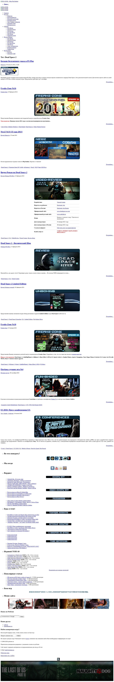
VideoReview (15, 238)
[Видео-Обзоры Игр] (58, 490)
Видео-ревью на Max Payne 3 (15, 496)
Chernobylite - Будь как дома (15, 479)
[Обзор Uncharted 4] (61, 459)
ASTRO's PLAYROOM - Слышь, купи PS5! (19, 485)
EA (10, 238)
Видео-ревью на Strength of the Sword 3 (18, 495)
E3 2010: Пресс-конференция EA (15, 410)
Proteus (9, 562)
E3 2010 (16, 448)
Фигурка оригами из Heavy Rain (16, 578)
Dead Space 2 (29, 126)
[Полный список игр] (86, 592)
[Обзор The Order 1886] (52, 459)
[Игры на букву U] (70, 592)
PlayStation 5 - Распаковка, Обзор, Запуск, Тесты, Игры (23, 502)
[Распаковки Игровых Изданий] (58, 499)
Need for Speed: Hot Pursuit (38, 448)
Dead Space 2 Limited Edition (13, 284)
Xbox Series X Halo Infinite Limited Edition (19, 500)
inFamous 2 (27, 167)
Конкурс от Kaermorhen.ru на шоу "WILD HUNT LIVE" (23, 546)
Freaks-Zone (10, 49)
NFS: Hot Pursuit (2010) (35, 405)
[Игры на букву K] (50, 592)
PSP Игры (10, 34)
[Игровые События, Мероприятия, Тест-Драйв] (58, 525)
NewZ (32, 167)
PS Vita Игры (11, 32)
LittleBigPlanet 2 (23, 364)
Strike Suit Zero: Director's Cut (15, 558)
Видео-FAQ (7, 50)
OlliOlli (9, 568)
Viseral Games (23, 238)
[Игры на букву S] (66, 592)
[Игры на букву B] (32, 592)
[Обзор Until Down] (57, 459)
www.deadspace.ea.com (63, 211)
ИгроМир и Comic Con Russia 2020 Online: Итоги (21, 528)
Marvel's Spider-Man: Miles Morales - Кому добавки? (21, 483)
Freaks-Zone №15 (12, 539)
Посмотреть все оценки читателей (58, 570)
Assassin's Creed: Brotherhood (9, 405)
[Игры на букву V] (72, 592)
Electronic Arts (61, 205)
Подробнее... (109, 82)
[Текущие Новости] (58, 513)
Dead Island (22, 126)
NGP (36, 167)
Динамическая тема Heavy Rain (16, 583)
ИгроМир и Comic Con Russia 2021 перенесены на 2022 (23, 514)
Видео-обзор (31, 238)
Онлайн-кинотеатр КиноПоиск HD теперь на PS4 (21, 516)
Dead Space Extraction (15, 319)
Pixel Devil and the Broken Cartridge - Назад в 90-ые (21, 488)
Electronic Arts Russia (63, 208)
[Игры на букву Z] (80, 592)
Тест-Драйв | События (13, 22)
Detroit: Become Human (13, 559)
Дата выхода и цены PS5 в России (17, 529)
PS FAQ (9, 52)
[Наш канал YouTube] (57, 469)
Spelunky (9, 561)
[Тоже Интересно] (58, 542)
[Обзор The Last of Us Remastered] (48, 459)
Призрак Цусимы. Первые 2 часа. (16, 543)
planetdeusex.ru (8, 626)
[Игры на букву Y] (78, 592)
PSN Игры (10, 31)
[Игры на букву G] (42, 592)
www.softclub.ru (61, 214)
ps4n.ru (6, 624)
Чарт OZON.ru (42, 167)
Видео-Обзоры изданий (7, 287)
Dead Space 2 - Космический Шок (16, 243)
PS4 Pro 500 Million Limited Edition (17, 503)
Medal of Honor (26, 448)
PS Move (42, 364)
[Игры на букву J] (48, 592)
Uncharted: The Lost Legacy (15, 556)
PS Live (6, 14)
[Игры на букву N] (56, 592)
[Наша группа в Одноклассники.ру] (61, 469)
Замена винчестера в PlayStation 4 (16, 548)
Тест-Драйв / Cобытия (7, 413)
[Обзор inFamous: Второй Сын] (69, 459)
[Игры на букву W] (74, 592)
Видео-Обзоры (8, 37)
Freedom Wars (11, 564)
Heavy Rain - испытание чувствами (17, 585)
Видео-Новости (11, 17)
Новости (9, 16)
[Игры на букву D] (36, 592)
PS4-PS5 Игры (11, 29)
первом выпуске (76, 354)
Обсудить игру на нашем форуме (66, 228)
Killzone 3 (12, 364)
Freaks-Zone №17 (12, 536)
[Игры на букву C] (34, 592)
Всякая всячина (11, 47)
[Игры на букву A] (30, 592)
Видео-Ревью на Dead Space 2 (14, 172)
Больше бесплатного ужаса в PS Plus (17, 61)
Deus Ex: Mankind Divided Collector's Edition (19, 505)
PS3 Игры (10, 28)
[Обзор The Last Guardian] (65, 459)
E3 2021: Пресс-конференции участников (19, 526)
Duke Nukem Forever (39, 126)
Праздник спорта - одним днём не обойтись (19, 581)
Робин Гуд (54, 399)
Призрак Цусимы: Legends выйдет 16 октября (20, 517)
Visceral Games (61, 202)
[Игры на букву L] (52, 592)
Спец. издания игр (12, 46)
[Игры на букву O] (58, 592)
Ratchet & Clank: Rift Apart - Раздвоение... (19, 482)
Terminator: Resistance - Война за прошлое (19, 480)
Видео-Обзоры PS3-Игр (7, 176)
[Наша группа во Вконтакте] (52, 469)
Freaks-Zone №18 (12, 535)
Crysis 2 (3, 448)
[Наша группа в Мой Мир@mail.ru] (65, 469)
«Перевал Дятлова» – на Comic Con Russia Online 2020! (23, 522)
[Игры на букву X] (76, 592)
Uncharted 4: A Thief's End (14, 555)
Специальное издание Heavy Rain (17, 580)
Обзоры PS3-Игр (5, 246)
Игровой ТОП (11, 23)
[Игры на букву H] (44, 592)
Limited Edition (28, 319)
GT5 (27, 405)
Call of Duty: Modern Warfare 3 (9, 126)
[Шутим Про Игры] (58, 533)
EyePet (21, 167)
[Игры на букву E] (38, 592)
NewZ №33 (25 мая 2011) (11, 132)
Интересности (11, 25)
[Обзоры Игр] (58, 477)
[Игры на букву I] (46, 592)
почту (27, 638)
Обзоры (6, 26)
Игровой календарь (12, 19)
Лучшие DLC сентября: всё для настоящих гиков (21, 521)
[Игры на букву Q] (62, 592)
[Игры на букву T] (68, 592)
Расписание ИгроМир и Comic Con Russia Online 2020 (22, 519)
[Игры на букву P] (60, 592)
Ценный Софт (11, 53)
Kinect (17, 364)
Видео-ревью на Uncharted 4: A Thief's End (19, 493)
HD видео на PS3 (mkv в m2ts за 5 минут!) (19, 577)
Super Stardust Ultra (12, 567)
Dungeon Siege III (14, 167)
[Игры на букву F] (40, 592)
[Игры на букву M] (54, 592)
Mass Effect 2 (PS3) (34, 364)
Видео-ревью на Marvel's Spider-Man (17, 492)
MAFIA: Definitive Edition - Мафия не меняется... (21, 486)
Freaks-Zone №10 (8, 324)
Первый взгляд (11, 35)
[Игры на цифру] (83, 592)
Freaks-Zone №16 (8, 88)
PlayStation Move (38, 319)
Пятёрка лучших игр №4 (12, 369)
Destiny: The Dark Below (14, 565)
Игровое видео (11, 20)
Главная (6, 13)
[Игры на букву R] (64, 592)
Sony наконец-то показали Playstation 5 (18, 531)
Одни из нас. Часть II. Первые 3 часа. (18, 545)
